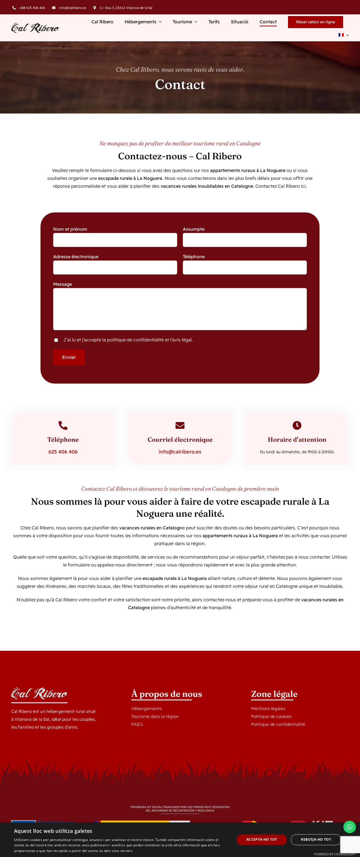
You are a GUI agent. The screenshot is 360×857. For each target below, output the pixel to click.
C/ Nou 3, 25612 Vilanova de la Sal (126, 8)
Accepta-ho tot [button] (261, 839)
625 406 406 (32, 8)
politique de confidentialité (135, 340)
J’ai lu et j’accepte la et (128, 340)
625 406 (57, 451)
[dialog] (180, 839)
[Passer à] (344, 35)
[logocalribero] (35, 25)
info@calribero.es (72, 8)
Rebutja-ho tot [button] (316, 839)
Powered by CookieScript (335, 854)
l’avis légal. (181, 340)
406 (72, 451)
